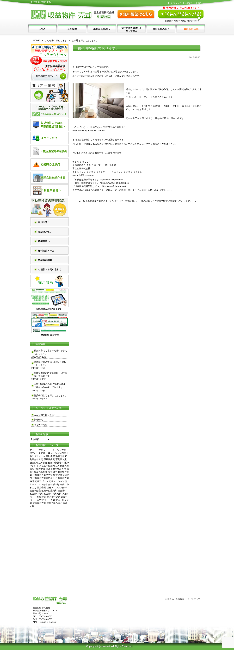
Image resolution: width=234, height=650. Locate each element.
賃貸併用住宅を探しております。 (50, 395)
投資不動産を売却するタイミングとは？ (103, 201)
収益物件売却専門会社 (44, 478)
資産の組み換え (54, 503)
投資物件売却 (36, 493)
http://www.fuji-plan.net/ (111, 179)
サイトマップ (175, 3)
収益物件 (52, 472)
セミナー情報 (40, 425)
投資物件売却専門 (52, 493)
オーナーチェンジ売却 (55, 450)
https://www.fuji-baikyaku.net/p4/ (88, 130)
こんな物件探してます (56, 40)
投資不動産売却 (49, 490)
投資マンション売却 (57, 487)
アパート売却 (36, 450)
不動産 (49, 456)
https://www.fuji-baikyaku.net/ (114, 183)
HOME (36, 40)
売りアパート (41, 481)
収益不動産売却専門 (56, 469)
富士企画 (41, 487)
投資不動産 (35, 490)
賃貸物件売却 (39, 503)
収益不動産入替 (61, 465)
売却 (50, 484)
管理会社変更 (53, 497)
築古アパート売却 (46, 500)
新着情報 (38, 419)
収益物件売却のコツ (43, 475)
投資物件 (62, 490)
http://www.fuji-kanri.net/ (114, 186)
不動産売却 (58, 456)
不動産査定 (61, 459)
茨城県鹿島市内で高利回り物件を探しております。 (50, 374)
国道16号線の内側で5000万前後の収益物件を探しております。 (50, 386)
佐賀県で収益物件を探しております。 (173, 201)
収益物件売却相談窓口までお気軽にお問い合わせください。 (181, 12)
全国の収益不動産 (38, 462)
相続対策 (41, 497)
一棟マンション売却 (56, 453)
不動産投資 (49, 459)
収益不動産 (47, 465)
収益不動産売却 (37, 469)
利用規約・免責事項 (193, 3)
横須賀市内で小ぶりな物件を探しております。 (50, 352)
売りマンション (56, 481)
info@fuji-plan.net (86, 175)
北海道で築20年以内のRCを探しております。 (50, 363)
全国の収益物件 (56, 462)
